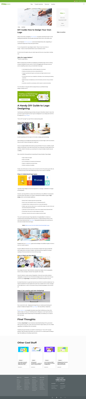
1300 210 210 (60, 380)
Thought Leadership (39, 4)
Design (62, 23)
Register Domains (26, 379)
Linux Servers (34, 386)
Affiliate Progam (19, 386)
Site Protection (34, 382)
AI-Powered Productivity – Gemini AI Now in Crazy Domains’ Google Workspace (36, 364)
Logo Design (41, 382)
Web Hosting (34, 379)
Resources (47, 4)
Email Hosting (34, 383)
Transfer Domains (27, 382)
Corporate (18, 383)
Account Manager (62, 385)
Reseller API (18, 387)
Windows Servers (34, 387)
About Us (18, 379)
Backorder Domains (27, 383)
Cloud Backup (34, 390)
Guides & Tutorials (53, 388)
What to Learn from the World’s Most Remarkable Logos (37, 225)
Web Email (61, 388)
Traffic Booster (42, 383)
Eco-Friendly (18, 382)
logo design (27, 115)
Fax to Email (41, 386)
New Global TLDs (26, 387)
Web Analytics (42, 387)
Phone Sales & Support (54, 385)
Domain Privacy (26, 386)
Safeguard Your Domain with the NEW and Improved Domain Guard (62, 364)
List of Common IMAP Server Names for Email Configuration (49, 363)
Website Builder (42, 379)
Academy (53, 4)
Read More (20, 367)
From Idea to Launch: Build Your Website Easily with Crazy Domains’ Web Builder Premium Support (23, 364)
